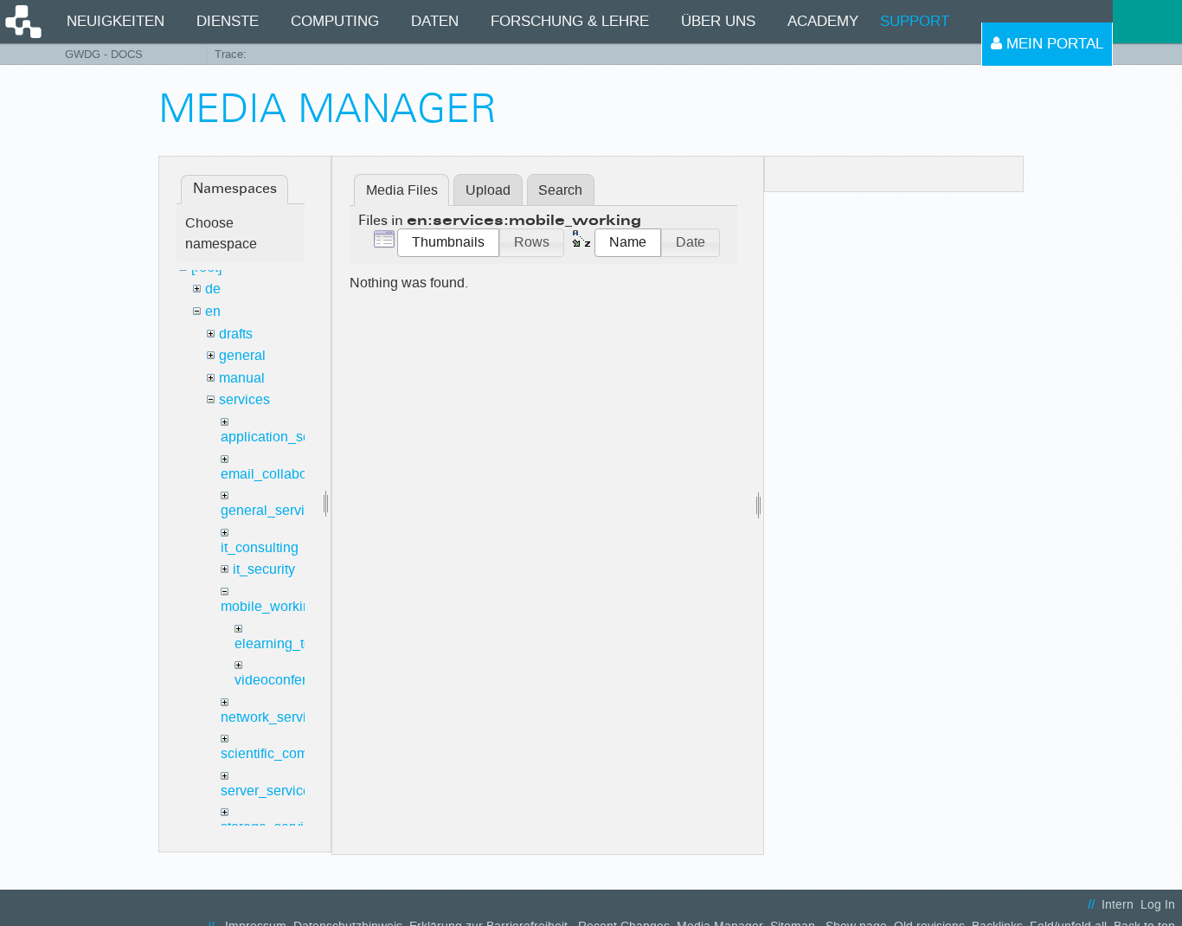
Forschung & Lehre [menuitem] (570, 21)
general (242, 355)
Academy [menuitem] (822, 21)
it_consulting (260, 547)
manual (242, 377)
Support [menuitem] (914, 21)
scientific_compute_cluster (302, 753)
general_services (273, 510)
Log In (1157, 904)
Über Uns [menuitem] (718, 21)
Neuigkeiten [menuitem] (115, 21)
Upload (488, 190)
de (213, 288)
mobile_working (269, 606)
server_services (269, 790)
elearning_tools (282, 643)
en (213, 311)
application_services (284, 436)
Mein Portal (1052, 43)
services (244, 399)
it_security (264, 569)
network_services (274, 717)
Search (560, 190)
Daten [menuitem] (435, 21)
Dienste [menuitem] (227, 21)
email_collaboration (281, 473)
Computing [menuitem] (335, 21)
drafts (236, 333)
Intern (1118, 904)
